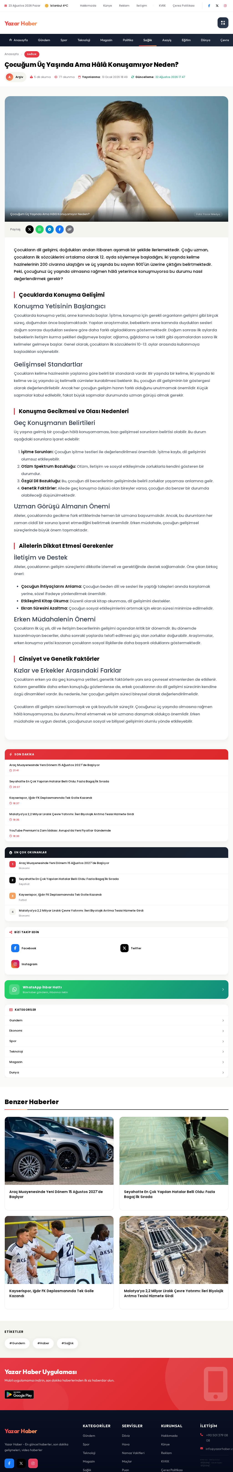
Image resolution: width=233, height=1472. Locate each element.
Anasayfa (21, 40)
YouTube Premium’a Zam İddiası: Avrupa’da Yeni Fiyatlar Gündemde (60, 830)
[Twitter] (217, 5)
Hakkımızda (88, 6)
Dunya (14, 1072)
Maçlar (127, 1461)
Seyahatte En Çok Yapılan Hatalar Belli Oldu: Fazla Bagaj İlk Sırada (59, 781)
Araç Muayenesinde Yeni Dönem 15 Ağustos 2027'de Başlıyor (54, 765)
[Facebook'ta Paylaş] (60, 229)
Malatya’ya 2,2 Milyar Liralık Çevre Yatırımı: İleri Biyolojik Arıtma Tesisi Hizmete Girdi (71, 814)
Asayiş (167, 40)
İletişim (142, 6)
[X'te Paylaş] (29, 229)
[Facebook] (209, 5)
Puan (125, 1470)
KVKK (162, 6)
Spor (64, 40)
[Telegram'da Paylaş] (50, 229)
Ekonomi (15, 1030)
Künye (107, 6)
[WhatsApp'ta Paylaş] (39, 229)
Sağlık (147, 40)
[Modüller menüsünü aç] (223, 22)
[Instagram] (225, 5)
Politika (128, 40)
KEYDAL (205, 1462)
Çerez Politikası (184, 6)
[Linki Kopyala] (70, 229)
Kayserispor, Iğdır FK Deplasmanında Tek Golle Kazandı (50, 798)
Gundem (15, 1020)
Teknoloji (84, 40)
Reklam (124, 6)
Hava (125, 1444)
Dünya (205, 40)
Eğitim (186, 40)
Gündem (44, 40)
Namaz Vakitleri (133, 1453)
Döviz (126, 1436)
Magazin (106, 40)
